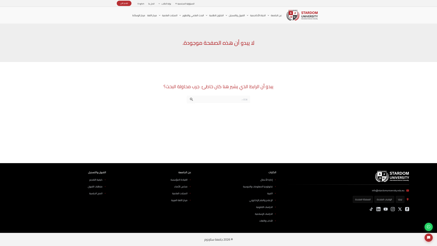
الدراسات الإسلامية (264, 214)
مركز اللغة (152, 15)
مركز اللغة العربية (179, 200)
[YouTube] (386, 209)
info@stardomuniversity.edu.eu (388, 190)
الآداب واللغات (266, 220)
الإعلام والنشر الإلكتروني (261, 200)
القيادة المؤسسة (179, 179)
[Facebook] (407, 209)
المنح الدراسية (95, 193)
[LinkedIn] (378, 209)
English (141, 4)
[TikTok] (371, 209)
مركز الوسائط (138, 15)
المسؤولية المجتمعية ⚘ (184, 4)
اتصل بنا (151, 4)
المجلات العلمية (179, 193)
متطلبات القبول (95, 186)
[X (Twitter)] (400, 209)
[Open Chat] (429, 238)
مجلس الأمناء (180, 186)
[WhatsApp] (429, 227)
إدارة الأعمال (266, 179)
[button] (160, 3)
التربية (270, 193)
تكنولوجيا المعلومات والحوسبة (258, 186)
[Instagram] (393, 209)
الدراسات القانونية (264, 207)
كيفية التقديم (95, 179)
